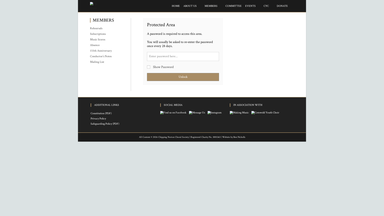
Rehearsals (96, 28)
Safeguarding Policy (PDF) (105, 124)
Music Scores (97, 39)
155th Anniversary (101, 51)
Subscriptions (98, 34)
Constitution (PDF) (101, 113)
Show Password (163, 67)
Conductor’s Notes (101, 56)
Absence (95, 45)
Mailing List (97, 62)
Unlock (183, 77)
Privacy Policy (98, 118)
